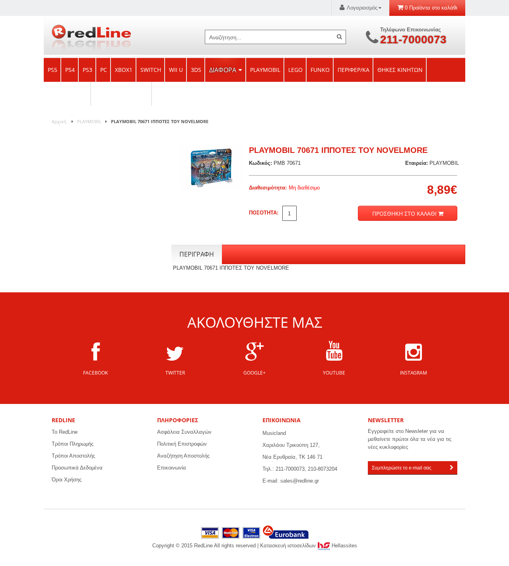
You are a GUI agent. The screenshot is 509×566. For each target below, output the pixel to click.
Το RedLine (65, 432)
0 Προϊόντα (417, 8)
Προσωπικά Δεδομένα (77, 468)
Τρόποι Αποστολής (73, 456)
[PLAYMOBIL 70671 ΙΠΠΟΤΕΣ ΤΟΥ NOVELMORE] (211, 149)
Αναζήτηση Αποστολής (183, 456)
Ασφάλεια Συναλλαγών (184, 432)
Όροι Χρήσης (67, 480)
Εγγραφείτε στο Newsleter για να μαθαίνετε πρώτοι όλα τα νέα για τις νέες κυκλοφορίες (409, 439)
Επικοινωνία (171, 468)
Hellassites (343, 546)
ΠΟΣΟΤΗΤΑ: (263, 213)
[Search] (339, 36)
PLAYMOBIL (89, 121)
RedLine (91, 35)
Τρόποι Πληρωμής (72, 444)
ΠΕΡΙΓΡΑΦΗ (196, 254)
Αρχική (59, 121)
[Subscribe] (451, 467)
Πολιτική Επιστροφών (182, 444)
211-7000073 (413, 36)
